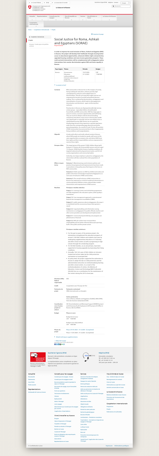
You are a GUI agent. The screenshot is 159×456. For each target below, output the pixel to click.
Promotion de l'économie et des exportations (115, 398)
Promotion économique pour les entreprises (89, 435)
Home (30, 29)
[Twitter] (57, 344)
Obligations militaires (87, 406)
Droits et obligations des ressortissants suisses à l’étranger (64, 435)
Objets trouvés (84, 404)
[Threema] (60, 344)
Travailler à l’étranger (60, 424)
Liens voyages (58, 404)
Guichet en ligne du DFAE (57, 353)
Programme (110, 406)
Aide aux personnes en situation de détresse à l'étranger (90, 390)
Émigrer (56, 418)
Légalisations (84, 396)
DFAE (47, 2)
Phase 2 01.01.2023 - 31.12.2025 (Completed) (80, 329)
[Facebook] (55, 344)
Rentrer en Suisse (59, 429)
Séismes (56, 396)
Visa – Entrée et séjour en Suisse (115, 377)
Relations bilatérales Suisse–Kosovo (116, 395)
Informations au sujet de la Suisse (116, 384)
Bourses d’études (85, 414)
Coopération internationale (33, 23)
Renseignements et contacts (114, 379)
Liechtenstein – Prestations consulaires (91, 417)
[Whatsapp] (62, 344)
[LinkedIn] (59, 344)
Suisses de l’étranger (60, 431)
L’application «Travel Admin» (62, 411)
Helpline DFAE (104, 353)
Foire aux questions (59, 391)
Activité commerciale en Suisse (115, 387)
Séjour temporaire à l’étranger (62, 421)
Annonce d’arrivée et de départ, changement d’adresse (89, 377)
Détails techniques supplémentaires (67, 337)
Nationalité (84, 429)
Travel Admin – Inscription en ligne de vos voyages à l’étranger (92, 420)
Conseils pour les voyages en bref (63, 379)
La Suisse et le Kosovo (109, 16)
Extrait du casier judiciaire (88, 409)
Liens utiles (84, 424)
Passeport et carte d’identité (88, 381)
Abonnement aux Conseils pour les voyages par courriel (66, 407)
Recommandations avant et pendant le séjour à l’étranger (65, 383)
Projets (108, 409)
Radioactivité (58, 399)
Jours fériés (31, 382)
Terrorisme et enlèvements (61, 393)
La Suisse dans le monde (60, 2)
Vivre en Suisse (111, 382)
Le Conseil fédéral (36, 2)
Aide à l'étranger (59, 401)
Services (82, 16)
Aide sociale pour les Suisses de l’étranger (92, 393)
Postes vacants (32, 384)
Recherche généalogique (87, 412)
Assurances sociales (86, 401)
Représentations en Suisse (61, 441)
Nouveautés (31, 377)
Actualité (32, 16)
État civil (83, 432)
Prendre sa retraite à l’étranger (62, 426)
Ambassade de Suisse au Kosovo (37, 392)
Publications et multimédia (114, 412)
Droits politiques (85, 384)
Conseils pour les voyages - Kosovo (63, 377)
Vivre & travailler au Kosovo (71, 17)
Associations (57, 438)
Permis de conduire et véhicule (89, 386)
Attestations (84, 399)
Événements (31, 379)
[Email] (64, 344)
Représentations (42, 16)
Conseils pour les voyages (54, 17)
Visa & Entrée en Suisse (92, 17)
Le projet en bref (61, 85)
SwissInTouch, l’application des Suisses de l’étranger (92, 440)
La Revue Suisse (85, 427)
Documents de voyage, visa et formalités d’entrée (65, 387)
